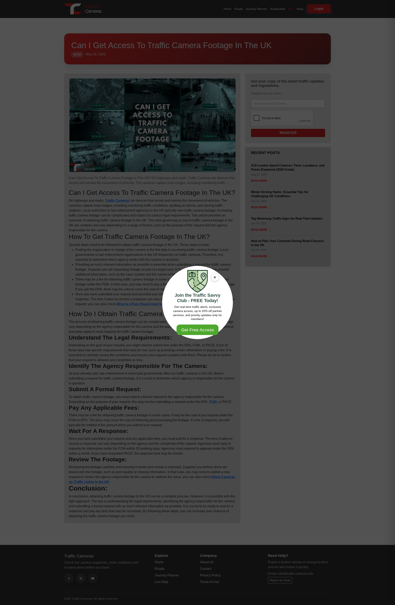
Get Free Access (197, 329)
